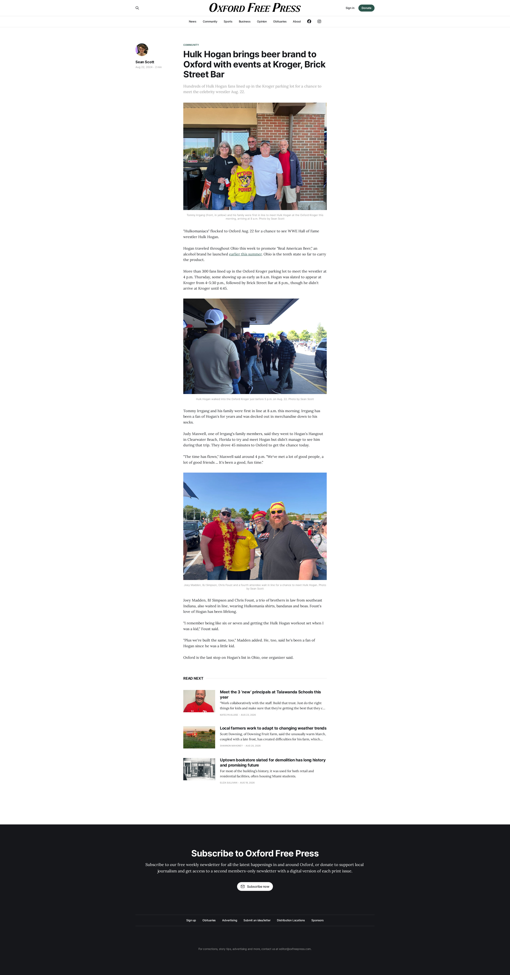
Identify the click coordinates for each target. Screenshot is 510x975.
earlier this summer (245, 254)
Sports (228, 21)
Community (210, 21)
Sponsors (317, 920)
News (192, 21)
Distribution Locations (291, 920)
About (297, 21)
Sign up (191, 920)
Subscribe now (258, 886)
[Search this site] (137, 8)
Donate (366, 8)
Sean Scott (144, 62)
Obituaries (279, 21)
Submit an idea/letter (256, 920)
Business (245, 21)
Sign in (350, 8)
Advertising (229, 920)
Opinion (262, 21)
